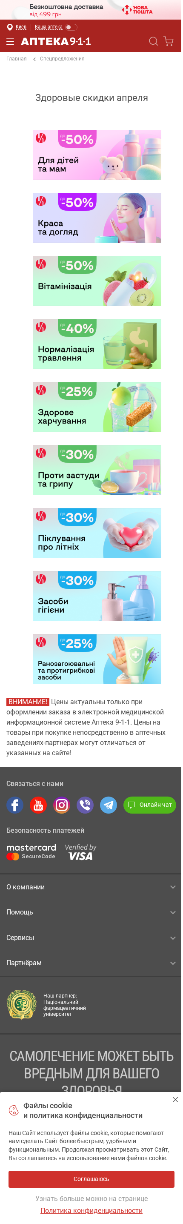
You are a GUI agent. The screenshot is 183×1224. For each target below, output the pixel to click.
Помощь (19, 912)
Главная (16, 59)
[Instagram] (61, 805)
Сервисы (20, 938)
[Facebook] (14, 805)
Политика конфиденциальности (91, 1211)
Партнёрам (24, 963)
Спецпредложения (62, 59)
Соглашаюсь (175, 1099)
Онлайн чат (156, 804)
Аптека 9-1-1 (56, 41)
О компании (25, 887)
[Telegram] (108, 805)
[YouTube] (38, 805)
